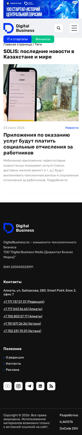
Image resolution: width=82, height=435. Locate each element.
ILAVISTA (66, 422)
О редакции (15, 357)
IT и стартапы (17, 39)
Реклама (12, 370)
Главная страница (17, 44)
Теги (38, 44)
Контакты (13, 364)
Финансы (43, 39)
